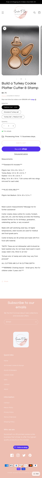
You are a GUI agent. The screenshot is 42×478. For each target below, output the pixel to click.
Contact (7, 384)
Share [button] (6, 281)
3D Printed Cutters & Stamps (14, 365)
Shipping (4, 95)
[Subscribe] (35, 321)
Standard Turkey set (11, 112)
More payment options (21, 154)
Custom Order (9, 375)
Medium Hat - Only (10, 107)
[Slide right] (25, 79)
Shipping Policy (9, 422)
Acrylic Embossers (10, 370)
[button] (2, 12)
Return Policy (8, 407)
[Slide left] (16, 79)
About (6, 389)
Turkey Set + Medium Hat (13, 117)
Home (6, 360)
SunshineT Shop (17, 472)
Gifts (5, 379)
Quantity (4, 121)
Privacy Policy (8, 412)
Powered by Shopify (28, 472)
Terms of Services (10, 417)
